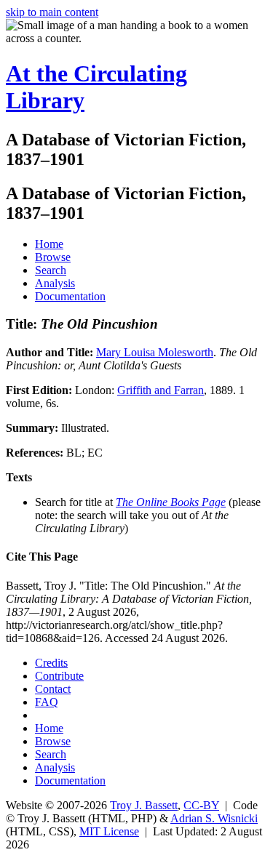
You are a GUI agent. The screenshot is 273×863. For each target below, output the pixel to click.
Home (49, 244)
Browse (53, 257)
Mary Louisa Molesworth (154, 352)
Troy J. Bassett (144, 805)
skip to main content (52, 12)
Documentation (70, 296)
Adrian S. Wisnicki (214, 818)
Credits (51, 663)
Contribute (59, 676)
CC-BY (201, 805)
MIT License (109, 831)
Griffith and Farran (160, 390)
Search (50, 270)
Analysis (55, 283)
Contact (53, 689)
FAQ (46, 702)
